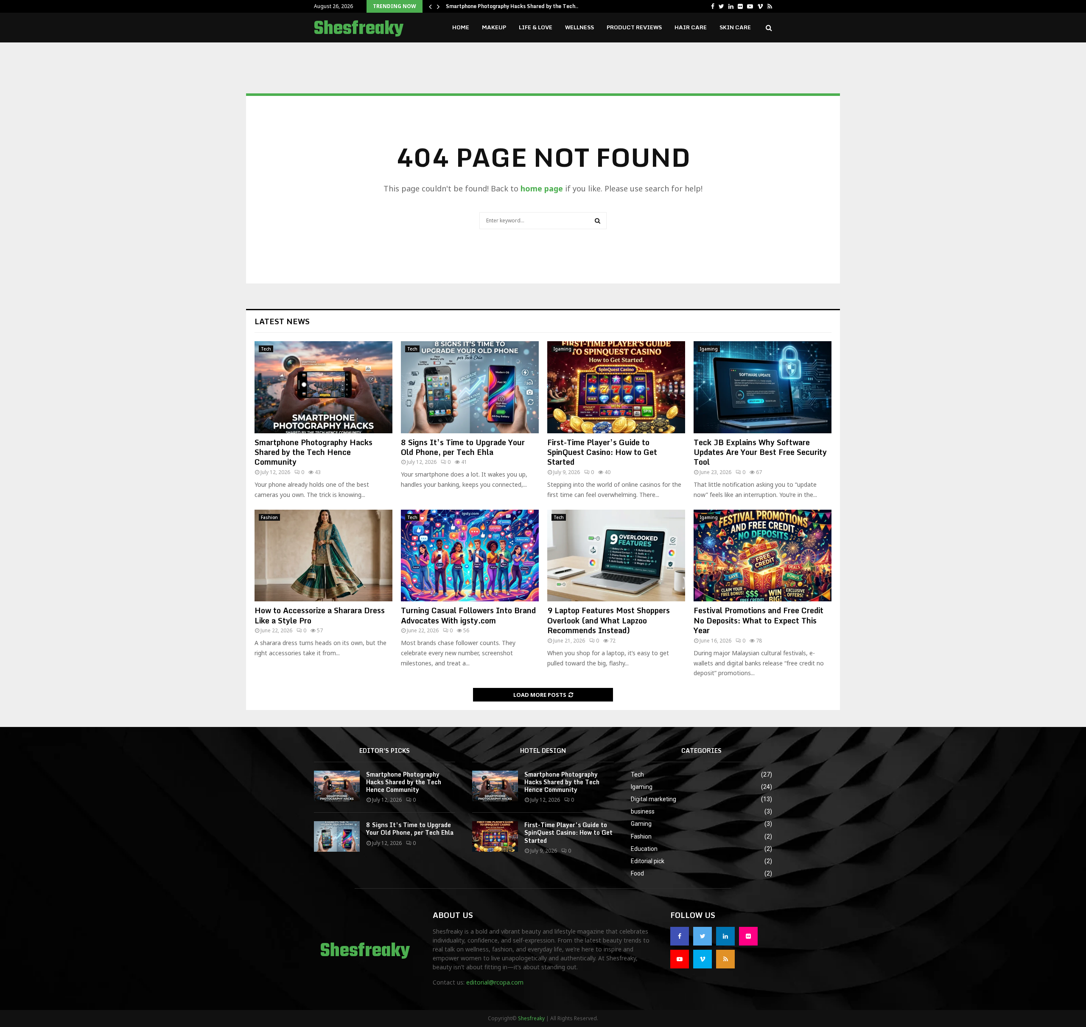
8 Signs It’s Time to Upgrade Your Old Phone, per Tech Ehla (463, 447)
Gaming (641, 823)
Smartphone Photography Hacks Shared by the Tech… (513, 6)
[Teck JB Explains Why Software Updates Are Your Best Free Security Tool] (762, 387)
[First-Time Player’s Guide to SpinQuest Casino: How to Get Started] (616, 387)
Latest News (282, 321)
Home (460, 27)
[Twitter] (702, 936)
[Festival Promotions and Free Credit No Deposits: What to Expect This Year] (762, 556)
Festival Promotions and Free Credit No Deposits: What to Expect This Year (758, 620)
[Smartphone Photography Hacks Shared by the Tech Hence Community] (323, 387)
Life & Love (535, 27)
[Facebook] (679, 936)
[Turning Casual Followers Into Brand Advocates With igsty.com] (470, 556)
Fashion (269, 517)
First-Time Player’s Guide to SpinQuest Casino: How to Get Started (602, 452)
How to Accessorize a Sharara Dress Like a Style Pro (320, 615)
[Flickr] (748, 936)
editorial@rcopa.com (494, 982)
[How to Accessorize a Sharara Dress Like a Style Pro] (323, 556)
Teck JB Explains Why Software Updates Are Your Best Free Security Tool (760, 452)
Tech (266, 349)
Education (644, 848)
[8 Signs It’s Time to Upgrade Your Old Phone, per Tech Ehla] (470, 387)
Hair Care (691, 27)
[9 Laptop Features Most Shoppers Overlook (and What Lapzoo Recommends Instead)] (616, 556)
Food (637, 873)
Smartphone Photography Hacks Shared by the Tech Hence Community (313, 452)
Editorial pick (647, 861)
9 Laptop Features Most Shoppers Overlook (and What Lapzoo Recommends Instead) (608, 620)
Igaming (562, 349)
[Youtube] (679, 959)
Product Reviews (634, 27)
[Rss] (725, 959)
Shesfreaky (358, 29)
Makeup (494, 27)
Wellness (579, 27)
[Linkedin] (725, 936)
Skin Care (735, 27)
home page (542, 188)
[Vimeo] (702, 959)
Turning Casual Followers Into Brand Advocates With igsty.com (468, 615)
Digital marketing (653, 799)
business (643, 811)
